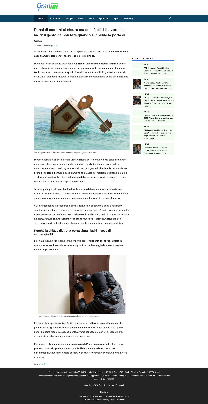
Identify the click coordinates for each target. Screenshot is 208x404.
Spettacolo (104, 18)
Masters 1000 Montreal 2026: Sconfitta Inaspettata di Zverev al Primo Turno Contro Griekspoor (157, 85)
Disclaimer (120, 400)
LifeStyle (69, 18)
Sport (116, 18)
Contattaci (120, 385)
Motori (81, 18)
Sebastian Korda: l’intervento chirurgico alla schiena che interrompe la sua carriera (156, 150)
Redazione (97, 400)
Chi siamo (88, 400)
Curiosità (41, 18)
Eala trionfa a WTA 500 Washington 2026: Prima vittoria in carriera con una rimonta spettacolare (158, 118)
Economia (55, 18)
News (91, 18)
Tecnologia (129, 18)
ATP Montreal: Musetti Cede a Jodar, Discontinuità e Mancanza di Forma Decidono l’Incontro (158, 70)
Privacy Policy (108, 400)
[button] (170, 18)
